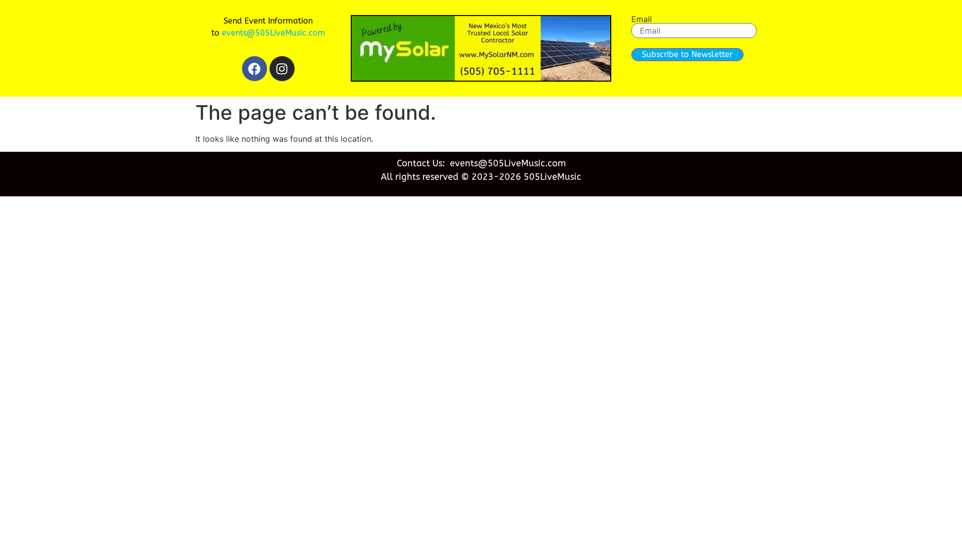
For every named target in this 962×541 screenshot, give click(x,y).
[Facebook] (254, 68)
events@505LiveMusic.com (273, 33)
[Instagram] (282, 68)
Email (641, 19)
